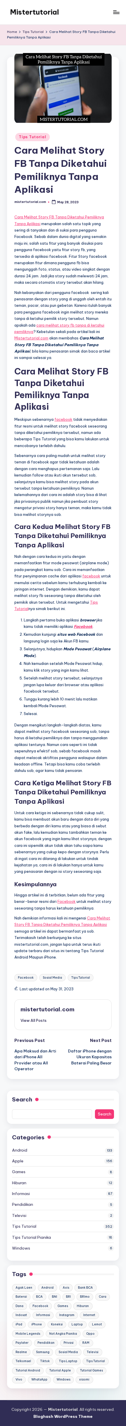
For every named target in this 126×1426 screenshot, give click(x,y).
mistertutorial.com (47, 1009)
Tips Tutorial (32, 137)
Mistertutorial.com (31, 338)
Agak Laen (24, 1288)
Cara (102, 1297)
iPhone (36, 1324)
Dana (19, 1306)
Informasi (21, 1193)
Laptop (77, 1324)
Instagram (66, 1315)
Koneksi (57, 1324)
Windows (21, 1248)
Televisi (19, 1215)
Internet (89, 1315)
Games (18, 1171)
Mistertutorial (34, 12)
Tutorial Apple (60, 1370)
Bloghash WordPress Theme (63, 1416)
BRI (68, 1297)
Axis (66, 1288)
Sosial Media (52, 978)
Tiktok (45, 1361)
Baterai (21, 1297)
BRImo (85, 1297)
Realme (21, 1352)
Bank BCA (85, 1288)
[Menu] (116, 12)
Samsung (43, 1352)
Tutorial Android (28, 1370)
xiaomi (84, 1379)
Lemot (97, 1324)
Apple (17, 1161)
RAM (85, 1343)
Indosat (21, 1315)
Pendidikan (22, 1204)
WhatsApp (39, 1379)
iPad (19, 1324)
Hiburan (19, 1182)
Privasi (69, 1343)
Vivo (19, 1379)
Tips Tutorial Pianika (31, 1237)
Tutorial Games (91, 1370)
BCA (39, 1297)
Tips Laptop (68, 1361)
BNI (54, 1297)
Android (19, 1150)
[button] (34, 1020)
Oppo (90, 1334)
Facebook (66, 901)
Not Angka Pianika (63, 1334)
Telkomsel (23, 1361)
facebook (63, 419)
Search (22, 1099)
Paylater (22, 1343)
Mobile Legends (28, 1334)
